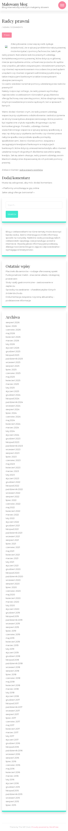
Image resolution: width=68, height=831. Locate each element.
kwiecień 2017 (13, 729)
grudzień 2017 (13, 700)
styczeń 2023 (12, 478)
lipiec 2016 (11, 761)
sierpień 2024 (12, 409)
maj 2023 (10, 464)
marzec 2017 (12, 732)
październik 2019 (14, 620)
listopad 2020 (12, 573)
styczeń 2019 (12, 652)
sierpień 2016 (12, 758)
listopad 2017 (12, 703)
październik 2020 (14, 576)
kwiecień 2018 (13, 685)
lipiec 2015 (11, 805)
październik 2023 (14, 446)
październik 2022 (14, 489)
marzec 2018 (12, 689)
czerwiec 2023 (13, 460)
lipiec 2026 (11, 326)
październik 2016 (14, 750)
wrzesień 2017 (13, 711)
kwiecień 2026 (13, 337)
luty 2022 (10, 518)
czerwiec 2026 (13, 330)
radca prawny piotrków (31, 170)
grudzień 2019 (13, 613)
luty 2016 (10, 779)
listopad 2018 (12, 660)
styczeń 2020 (12, 609)
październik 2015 (14, 794)
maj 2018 (10, 682)
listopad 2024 (12, 398)
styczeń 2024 (12, 435)
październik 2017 (14, 707)
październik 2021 (14, 533)
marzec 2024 (12, 427)
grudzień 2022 (13, 482)
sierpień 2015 (12, 801)
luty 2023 (10, 475)
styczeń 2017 (12, 740)
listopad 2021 (12, 529)
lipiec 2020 (11, 587)
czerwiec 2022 (13, 504)
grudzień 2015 (13, 787)
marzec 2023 (12, 471)
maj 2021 (10, 551)
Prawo (7, 35)
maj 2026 (10, 333)
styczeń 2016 (12, 783)
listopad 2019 (12, 616)
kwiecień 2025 (13, 380)
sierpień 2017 (12, 714)
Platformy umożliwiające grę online (21, 188)
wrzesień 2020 (13, 580)
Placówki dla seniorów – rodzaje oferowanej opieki (31, 271)
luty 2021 (10, 562)
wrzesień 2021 (13, 536)
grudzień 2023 (13, 438)
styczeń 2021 (12, 565)
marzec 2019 (12, 645)
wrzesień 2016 (13, 754)
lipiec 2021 (11, 543)
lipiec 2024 (11, 413)
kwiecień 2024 (13, 424)
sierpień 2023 (12, 453)
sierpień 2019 (12, 627)
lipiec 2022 (11, 500)
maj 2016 (10, 769)
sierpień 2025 (12, 366)
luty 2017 (10, 736)
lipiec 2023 (11, 457)
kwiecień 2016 (13, 772)
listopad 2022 (12, 486)
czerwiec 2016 (13, 765)
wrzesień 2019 (13, 623)
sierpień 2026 (12, 322)
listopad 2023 (12, 442)
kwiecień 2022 (13, 511)
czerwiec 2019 (13, 634)
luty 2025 (10, 388)
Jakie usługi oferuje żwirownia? (17, 192)
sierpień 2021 (12, 540)
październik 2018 (14, 663)
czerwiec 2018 (13, 678)
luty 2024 (10, 431)
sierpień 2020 (13, 584)
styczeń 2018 (12, 696)
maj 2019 (10, 638)
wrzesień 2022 (13, 493)
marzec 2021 (12, 558)
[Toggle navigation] (62, 5)
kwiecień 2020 (13, 598)
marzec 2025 (12, 384)
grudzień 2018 (13, 656)
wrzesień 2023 (13, 449)
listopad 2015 (12, 790)
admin (6, 27)
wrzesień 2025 (13, 362)
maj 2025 (10, 377)
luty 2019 (10, 649)
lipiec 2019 (11, 631)
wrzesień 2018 (13, 667)
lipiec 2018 (11, 674)
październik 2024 (14, 402)
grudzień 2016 (13, 743)
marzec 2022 (12, 515)
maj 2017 (10, 725)
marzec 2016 (12, 776)
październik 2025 (14, 359)
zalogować (17, 183)
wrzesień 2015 (13, 798)
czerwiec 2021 (13, 547)
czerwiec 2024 (13, 417)
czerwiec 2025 (13, 373)
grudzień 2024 (13, 395)
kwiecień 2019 (13, 642)
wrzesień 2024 (13, 406)
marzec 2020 (12, 602)
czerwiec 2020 (13, 591)
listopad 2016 (12, 747)
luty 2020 (10, 605)
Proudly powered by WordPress (44, 827)
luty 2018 (10, 692)
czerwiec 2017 (13, 721)
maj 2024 (10, 420)
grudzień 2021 (13, 525)
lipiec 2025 (11, 369)
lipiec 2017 (11, 718)
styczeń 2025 (12, 391)
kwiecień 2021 (13, 555)
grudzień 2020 (13, 569)
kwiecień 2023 (13, 467)
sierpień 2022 (12, 496)
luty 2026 (10, 344)
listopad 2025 (12, 355)
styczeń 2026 (12, 348)
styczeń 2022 (12, 522)
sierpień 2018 (12, 671)
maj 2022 (10, 507)
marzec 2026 (12, 340)
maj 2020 (10, 594)
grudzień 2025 (13, 351)
